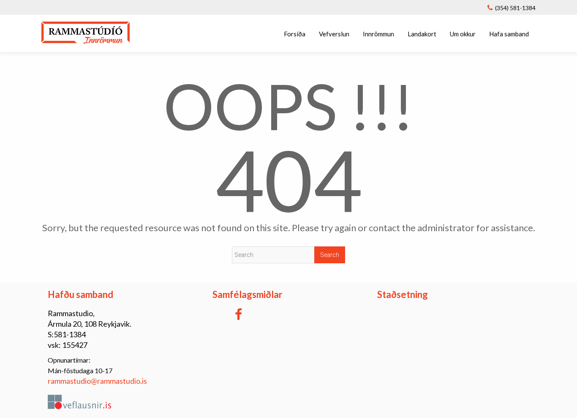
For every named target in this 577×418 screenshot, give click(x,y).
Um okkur (463, 34)
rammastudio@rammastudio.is (97, 380)
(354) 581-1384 (515, 7)
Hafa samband (509, 34)
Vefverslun (334, 34)
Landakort (422, 34)
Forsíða (294, 34)
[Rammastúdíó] (85, 41)
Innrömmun (378, 34)
